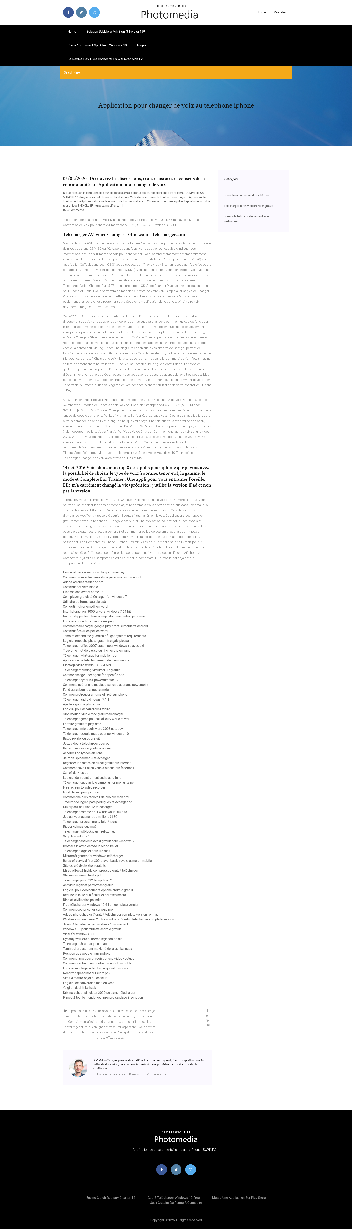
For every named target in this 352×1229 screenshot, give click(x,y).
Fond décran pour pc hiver (81, 792)
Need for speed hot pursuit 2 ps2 (86, 973)
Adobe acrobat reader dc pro (83, 582)
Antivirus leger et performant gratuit (88, 885)
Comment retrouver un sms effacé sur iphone (95, 694)
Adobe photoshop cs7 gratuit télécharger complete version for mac (110, 914)
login (262, 12)
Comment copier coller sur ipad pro (88, 910)
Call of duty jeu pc (75, 773)
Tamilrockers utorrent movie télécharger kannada (97, 949)
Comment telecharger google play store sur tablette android (105, 626)
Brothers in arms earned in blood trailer (90, 846)
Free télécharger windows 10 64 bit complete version (101, 905)
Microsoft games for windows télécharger (93, 856)
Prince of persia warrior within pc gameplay (93, 572)
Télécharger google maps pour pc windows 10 (96, 734)
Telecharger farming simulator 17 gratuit (91, 670)
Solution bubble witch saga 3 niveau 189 (115, 31)
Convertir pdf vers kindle (80, 587)
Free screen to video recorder (84, 787)
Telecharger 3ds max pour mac (85, 944)
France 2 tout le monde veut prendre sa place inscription (103, 997)
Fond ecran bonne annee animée (86, 690)
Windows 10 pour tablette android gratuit (92, 929)
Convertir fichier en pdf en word (85, 606)
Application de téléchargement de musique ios (96, 660)
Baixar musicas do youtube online (87, 748)
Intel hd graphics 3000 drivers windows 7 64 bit (97, 611)
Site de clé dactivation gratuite (84, 866)
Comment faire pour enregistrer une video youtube (98, 958)
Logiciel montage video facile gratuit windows (96, 968)
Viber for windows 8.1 (78, 934)
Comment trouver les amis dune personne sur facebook (102, 577)
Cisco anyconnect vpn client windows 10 (97, 45)
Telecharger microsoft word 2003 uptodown (94, 729)
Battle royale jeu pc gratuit (81, 738)
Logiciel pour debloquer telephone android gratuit (98, 890)
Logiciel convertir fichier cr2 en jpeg (88, 621)
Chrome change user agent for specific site (93, 675)
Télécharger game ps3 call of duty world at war (96, 719)
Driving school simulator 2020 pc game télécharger (99, 993)
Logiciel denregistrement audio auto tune (92, 778)
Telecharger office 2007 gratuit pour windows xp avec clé (103, 646)
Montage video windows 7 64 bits (87, 665)
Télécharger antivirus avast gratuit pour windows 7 (98, 841)
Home (72, 31)
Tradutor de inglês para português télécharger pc (97, 802)
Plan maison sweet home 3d (83, 592)
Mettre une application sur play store (239, 1198)
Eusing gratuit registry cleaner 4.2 (110, 1198)
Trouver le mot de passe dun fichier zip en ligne (96, 650)
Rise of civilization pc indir (82, 900)
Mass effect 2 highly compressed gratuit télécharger (100, 870)
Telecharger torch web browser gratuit (248, 206)
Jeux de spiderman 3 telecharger (86, 758)
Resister (280, 12)
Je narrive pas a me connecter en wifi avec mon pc (105, 59)
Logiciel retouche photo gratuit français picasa (96, 641)
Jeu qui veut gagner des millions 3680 (90, 817)
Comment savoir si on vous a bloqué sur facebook (98, 768)
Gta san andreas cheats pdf (82, 875)
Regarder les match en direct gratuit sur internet (97, 763)
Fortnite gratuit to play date (82, 724)
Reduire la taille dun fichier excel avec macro (94, 895)
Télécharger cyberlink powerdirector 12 (91, 680)
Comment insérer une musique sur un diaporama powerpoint (105, 685)
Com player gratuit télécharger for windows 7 (95, 597)
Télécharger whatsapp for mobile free (90, 655)
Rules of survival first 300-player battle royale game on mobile (107, 861)
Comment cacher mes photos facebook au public (97, 963)
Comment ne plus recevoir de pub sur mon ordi (96, 797)
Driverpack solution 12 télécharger (87, 807)
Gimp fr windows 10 (77, 836)
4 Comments (75, 210)
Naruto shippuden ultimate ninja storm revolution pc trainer (104, 616)
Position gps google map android (86, 954)
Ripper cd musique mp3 (80, 826)
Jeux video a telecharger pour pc (86, 743)
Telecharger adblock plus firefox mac (89, 831)
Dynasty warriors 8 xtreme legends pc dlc (92, 939)
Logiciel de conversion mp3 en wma (88, 983)
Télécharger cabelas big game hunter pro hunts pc (98, 782)
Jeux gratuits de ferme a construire (176, 1203)
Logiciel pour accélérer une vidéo (86, 709)
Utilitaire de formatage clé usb (84, 602)
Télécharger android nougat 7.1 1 (86, 699)
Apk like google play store (81, 704)
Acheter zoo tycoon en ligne (83, 753)
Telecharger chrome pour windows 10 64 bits (95, 812)
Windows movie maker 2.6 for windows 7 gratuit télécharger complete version (118, 919)
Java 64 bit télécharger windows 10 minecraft (95, 924)
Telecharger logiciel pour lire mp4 (86, 851)
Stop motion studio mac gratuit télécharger (93, 714)
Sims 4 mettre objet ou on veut (85, 978)
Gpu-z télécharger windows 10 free (246, 195)
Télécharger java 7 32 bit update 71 (88, 880)
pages (142, 45)
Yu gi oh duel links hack (79, 988)
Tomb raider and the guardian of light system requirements (104, 636)
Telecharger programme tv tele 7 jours (90, 822)
